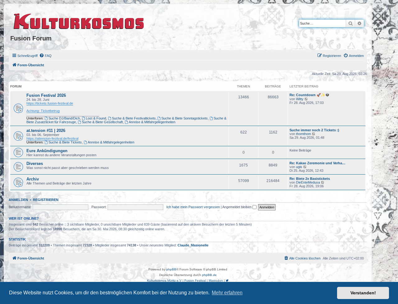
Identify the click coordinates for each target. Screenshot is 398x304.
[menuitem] (45, 55)
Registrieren (45, 200)
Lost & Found (96, 118)
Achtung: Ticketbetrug (43, 111)
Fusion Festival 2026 (46, 95)
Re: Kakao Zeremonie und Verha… (317, 163)
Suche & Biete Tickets (65, 142)
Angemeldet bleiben (237, 207)
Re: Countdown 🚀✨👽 (309, 95)
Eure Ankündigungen (46, 150)
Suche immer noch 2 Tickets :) (314, 130)
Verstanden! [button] (363, 292)
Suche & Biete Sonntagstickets (184, 118)
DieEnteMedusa (308, 182)
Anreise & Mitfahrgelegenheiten (152, 122)
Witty (299, 99)
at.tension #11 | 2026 (45, 130)
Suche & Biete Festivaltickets (134, 118)
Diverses (34, 163)
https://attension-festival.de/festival (52, 138)
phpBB (171, 269)
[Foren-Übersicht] (79, 20)
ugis (299, 167)
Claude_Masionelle (193, 245)
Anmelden (18, 200)
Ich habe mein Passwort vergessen (193, 207)
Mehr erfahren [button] (227, 292)
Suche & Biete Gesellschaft (102, 122)
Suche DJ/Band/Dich (64, 118)
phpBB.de (209, 275)
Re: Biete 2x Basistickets (309, 178)
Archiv (32, 179)
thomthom (303, 134)
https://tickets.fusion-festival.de (49, 103)
